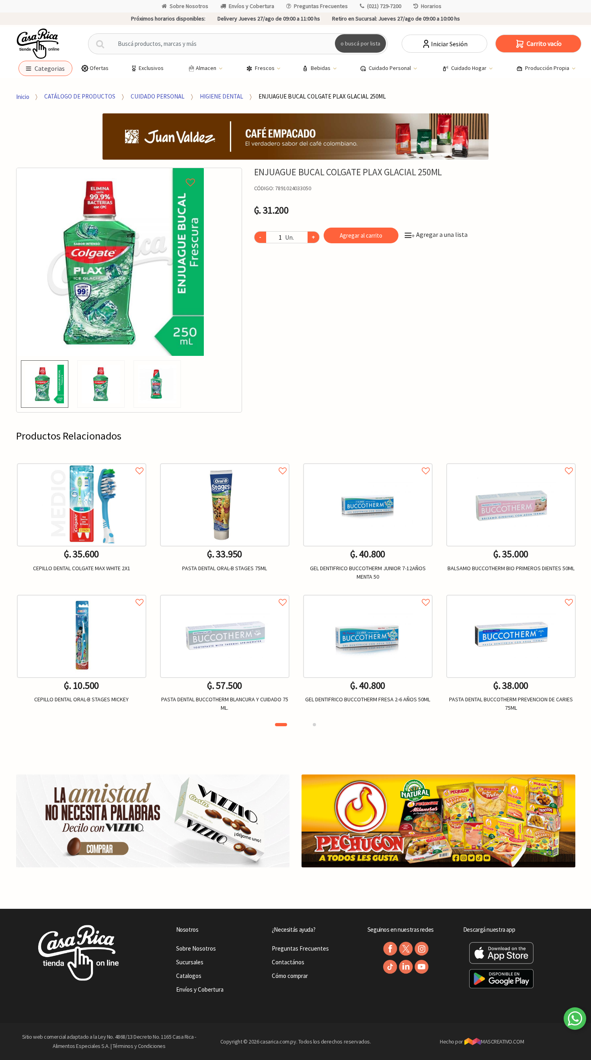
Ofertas (99, 68)
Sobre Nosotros (189, 6)
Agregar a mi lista (110, 173)
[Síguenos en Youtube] (421, 967)
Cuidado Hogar (469, 68)
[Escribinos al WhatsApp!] (575, 1020)
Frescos (265, 68)
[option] (110, 262)
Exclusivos (151, 68)
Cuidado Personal (390, 68)
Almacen (207, 68)
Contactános (288, 962)
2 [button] (314, 724)
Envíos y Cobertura (251, 6)
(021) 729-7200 (384, 6)
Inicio (22, 96)
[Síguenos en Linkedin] (406, 967)
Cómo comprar (290, 976)
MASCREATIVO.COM (502, 1041)
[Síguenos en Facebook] (390, 949)
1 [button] (281, 724)
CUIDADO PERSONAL (158, 96)
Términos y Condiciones (139, 1046)
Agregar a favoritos (81, 461)
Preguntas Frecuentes (321, 6)
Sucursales (189, 962)
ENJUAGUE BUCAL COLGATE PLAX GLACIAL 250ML (322, 96)
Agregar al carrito (361, 235)
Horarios (431, 6)
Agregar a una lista (439, 234)
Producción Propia (547, 68)
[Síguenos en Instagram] (421, 949)
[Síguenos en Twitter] (406, 949)
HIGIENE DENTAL (221, 96)
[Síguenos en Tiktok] (390, 967)
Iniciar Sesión (449, 44)
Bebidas (321, 68)
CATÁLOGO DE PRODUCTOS (79, 96)
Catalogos (188, 976)
